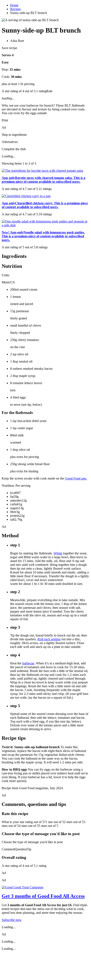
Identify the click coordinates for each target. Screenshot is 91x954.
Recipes (15, 9)
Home (14, 5)
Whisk (58, 553)
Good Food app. (76, 478)
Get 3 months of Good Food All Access (43, 896)
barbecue (28, 663)
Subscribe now (12, 920)
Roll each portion (49, 639)
